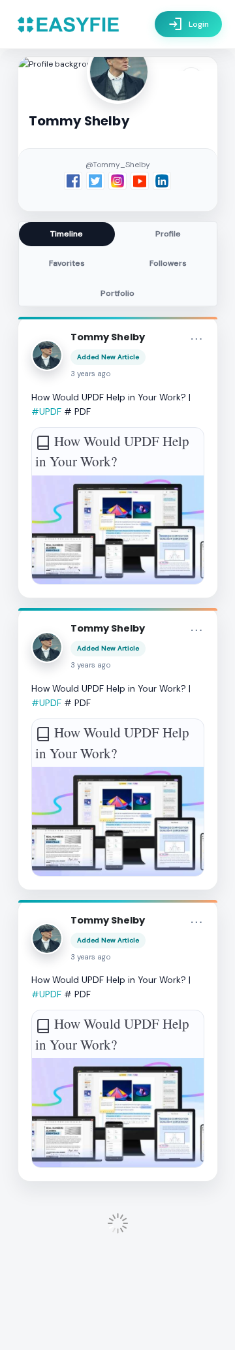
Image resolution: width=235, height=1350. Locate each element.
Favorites (67, 263)
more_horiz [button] (196, 339)
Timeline (66, 234)
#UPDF (46, 411)
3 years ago (90, 374)
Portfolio (117, 293)
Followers (168, 263)
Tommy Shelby (107, 337)
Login (188, 24)
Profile (168, 234)
